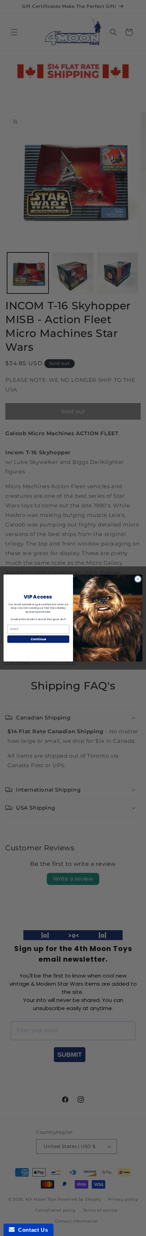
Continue (38, 639)
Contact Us (31, 1230)
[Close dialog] (138, 579)
